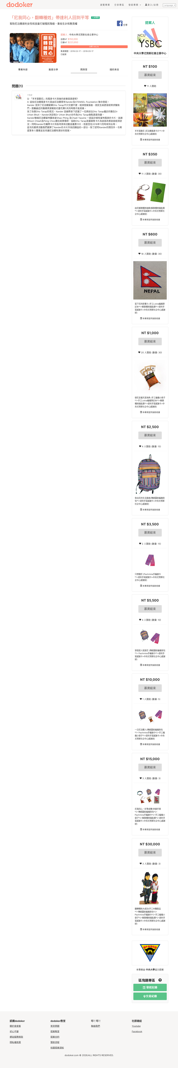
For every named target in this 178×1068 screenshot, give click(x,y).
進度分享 (53, 69)
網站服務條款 (16, 1036)
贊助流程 (54, 1042)
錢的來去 (114, 69)
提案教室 (54, 1031)
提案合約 (54, 1036)
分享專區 (119, 4)
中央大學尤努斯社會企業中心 (150, 53)
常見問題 (54, 1026)
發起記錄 (151, 987)
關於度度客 (15, 1026)
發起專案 (133, 4)
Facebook (137, 1031)
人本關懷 (95, 17)
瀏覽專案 (105, 4)
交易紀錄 (151, 996)
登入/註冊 (153, 4)
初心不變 (14, 1031)
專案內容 (23, 69)
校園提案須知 (57, 1047)
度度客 (22, 4)
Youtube (136, 1026)
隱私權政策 (15, 1042)
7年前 (29, 95)
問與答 (83, 69)
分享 (125, 24)
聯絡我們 (95, 1026)
